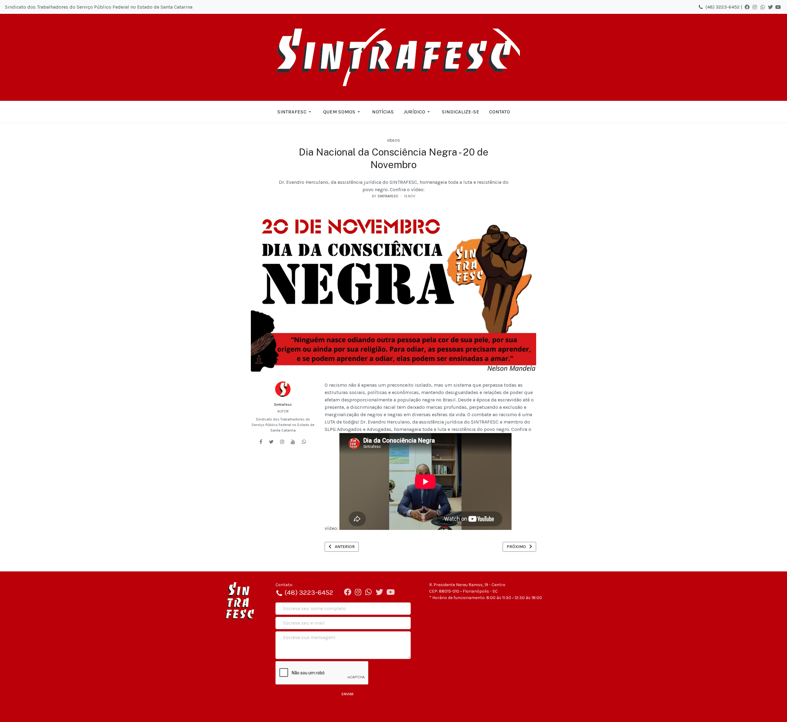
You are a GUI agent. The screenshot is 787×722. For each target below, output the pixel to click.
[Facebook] (747, 7)
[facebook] (261, 441)
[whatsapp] (304, 441)
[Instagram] (755, 7)
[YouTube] (778, 7)
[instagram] (282, 441)
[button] (295, 112)
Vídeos (393, 140)
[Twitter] (770, 7)
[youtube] (293, 441)
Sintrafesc (283, 404)
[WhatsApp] (763, 7)
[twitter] (271, 441)
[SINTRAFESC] (393, 57)
